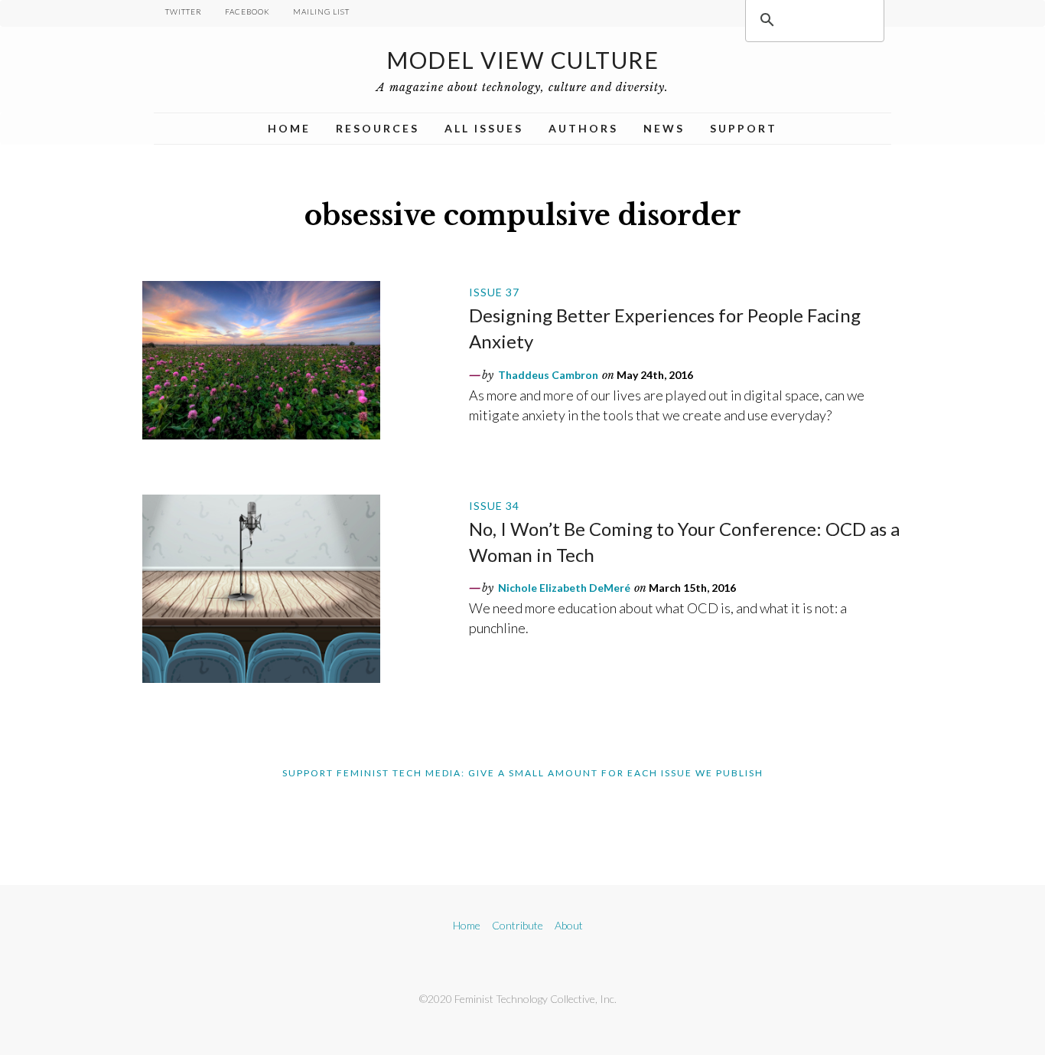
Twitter (183, 11)
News (664, 128)
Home (289, 128)
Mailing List (321, 11)
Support (743, 128)
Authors (583, 128)
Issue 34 (494, 505)
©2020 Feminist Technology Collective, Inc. (518, 998)
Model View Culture (522, 59)
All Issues (483, 128)
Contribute (517, 925)
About (569, 925)
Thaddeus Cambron (548, 374)
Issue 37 (494, 292)
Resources (377, 128)
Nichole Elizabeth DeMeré (564, 587)
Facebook (247, 11)
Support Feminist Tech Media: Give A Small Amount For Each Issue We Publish (522, 773)
